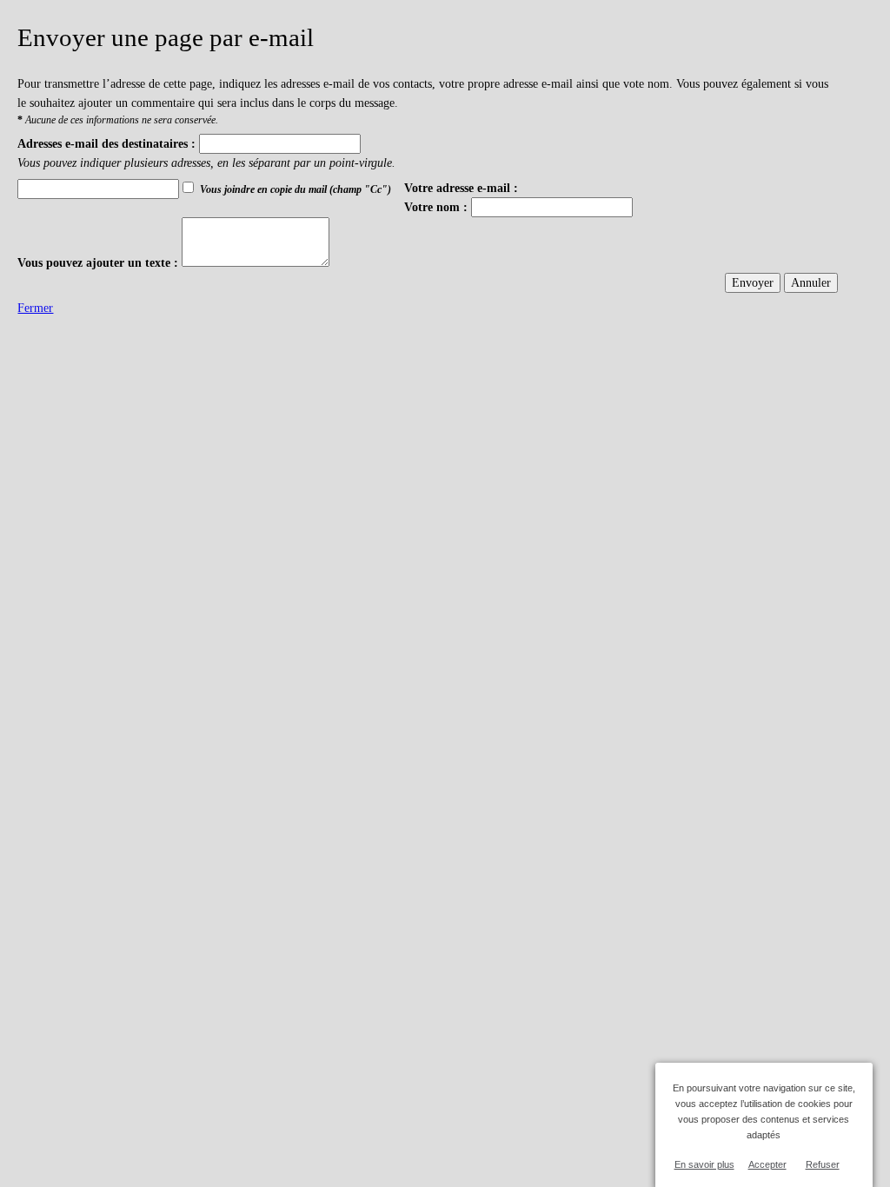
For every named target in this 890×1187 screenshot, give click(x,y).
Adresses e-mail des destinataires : (106, 143)
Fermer (35, 308)
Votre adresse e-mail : (461, 188)
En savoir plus (704, 1164)
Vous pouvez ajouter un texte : (97, 262)
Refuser (823, 1164)
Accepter (767, 1164)
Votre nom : (436, 207)
